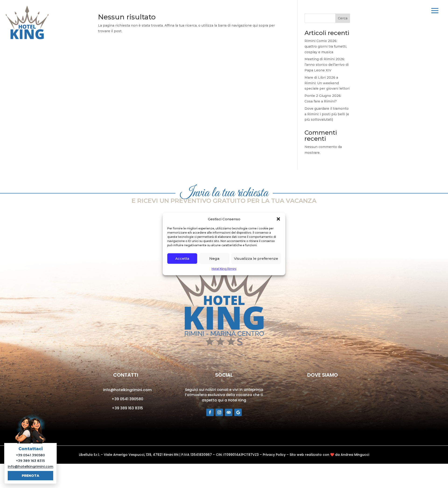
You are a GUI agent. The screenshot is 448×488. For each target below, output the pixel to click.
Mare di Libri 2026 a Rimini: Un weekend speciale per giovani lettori (327, 83)
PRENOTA (30, 476)
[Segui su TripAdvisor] (228, 412)
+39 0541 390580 (127, 399)
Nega (214, 258)
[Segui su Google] (238, 412)
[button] (278, 219)
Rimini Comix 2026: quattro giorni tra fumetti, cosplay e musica (325, 46)
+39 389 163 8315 (127, 408)
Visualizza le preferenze (256, 258)
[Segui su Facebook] (210, 412)
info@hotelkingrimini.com (127, 390)
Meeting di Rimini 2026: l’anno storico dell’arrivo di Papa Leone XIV (326, 64)
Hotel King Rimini (224, 269)
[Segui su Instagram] (219, 412)
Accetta (182, 258)
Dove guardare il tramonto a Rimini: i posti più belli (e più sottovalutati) (326, 114)
